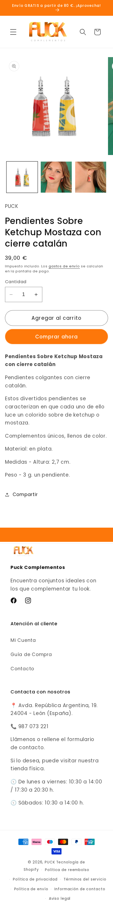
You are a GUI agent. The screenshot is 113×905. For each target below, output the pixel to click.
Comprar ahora (56, 336)
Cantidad (16, 282)
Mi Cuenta (23, 640)
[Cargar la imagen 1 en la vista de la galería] (22, 177)
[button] (13, 32)
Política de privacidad (35, 879)
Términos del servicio (85, 879)
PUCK (50, 862)
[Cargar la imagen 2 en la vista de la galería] (56, 177)
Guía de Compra (31, 654)
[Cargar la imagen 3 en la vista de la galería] (90, 177)
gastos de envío (64, 266)
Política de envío (31, 889)
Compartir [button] (25, 494)
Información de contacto (79, 889)
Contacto (22, 669)
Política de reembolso (67, 869)
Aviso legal (60, 898)
